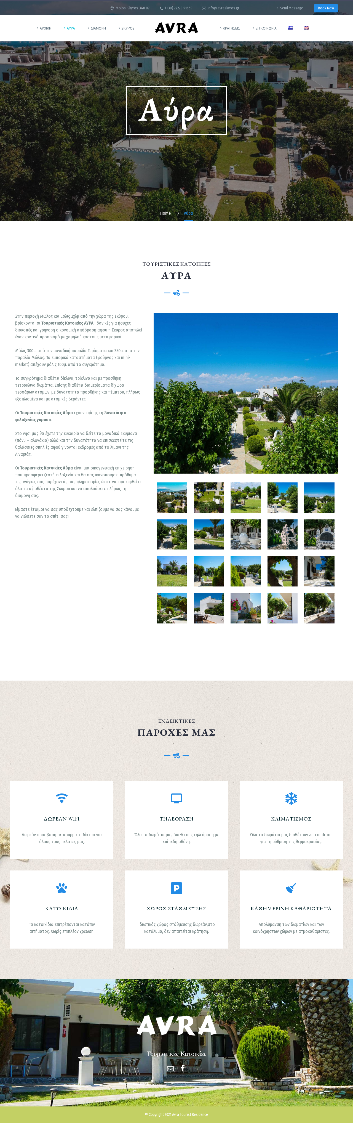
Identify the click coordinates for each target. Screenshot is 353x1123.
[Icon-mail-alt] (170, 1068)
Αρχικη (45, 28)
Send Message (291, 8)
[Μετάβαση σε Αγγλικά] (306, 28)
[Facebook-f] (182, 1068)
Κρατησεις (231, 28)
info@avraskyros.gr (223, 8)
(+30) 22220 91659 (178, 8)
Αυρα (71, 28)
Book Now (326, 8)
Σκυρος (128, 28)
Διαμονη (98, 28)
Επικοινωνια (266, 28)
